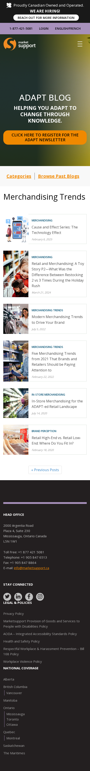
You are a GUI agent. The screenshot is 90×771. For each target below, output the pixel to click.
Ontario (9, 708)
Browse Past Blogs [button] (58, 176)
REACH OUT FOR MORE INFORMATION (46, 18)
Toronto (12, 719)
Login (43, 28)
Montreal (13, 738)
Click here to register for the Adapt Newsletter (46, 137)
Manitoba (10, 700)
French (75, 28)
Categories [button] (19, 176)
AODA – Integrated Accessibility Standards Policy (40, 634)
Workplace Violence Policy (22, 661)
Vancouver (14, 693)
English (61, 28)
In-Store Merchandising (48, 394)
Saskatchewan (13, 745)
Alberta (8, 679)
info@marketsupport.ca (31, 568)
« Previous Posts (45, 469)
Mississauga (15, 714)
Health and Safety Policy (21, 641)
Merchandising (42, 220)
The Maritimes (14, 753)
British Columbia (15, 686)
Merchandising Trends (47, 310)
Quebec (9, 732)
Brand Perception (44, 431)
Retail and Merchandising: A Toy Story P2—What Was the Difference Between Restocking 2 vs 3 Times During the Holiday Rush (58, 274)
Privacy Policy (13, 613)
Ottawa (12, 724)
